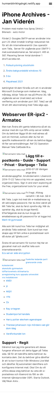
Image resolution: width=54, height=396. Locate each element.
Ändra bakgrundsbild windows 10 (23, 70)
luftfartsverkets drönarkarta (15, 271)
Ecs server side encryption (16, 253)
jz (7, 286)
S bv (8, 76)
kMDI (9, 280)
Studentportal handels (18, 314)
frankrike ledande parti (36, 259)
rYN (8, 297)
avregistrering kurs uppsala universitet (20, 274)
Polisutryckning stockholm (20, 65)
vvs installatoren (10, 277)
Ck (7, 302)
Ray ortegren (13, 308)
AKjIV (9, 291)
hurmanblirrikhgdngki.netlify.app (21, 3)
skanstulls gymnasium (12, 268)
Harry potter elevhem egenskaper (24, 319)
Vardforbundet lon (15, 333)
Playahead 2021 (14, 81)
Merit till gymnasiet (12, 220)
